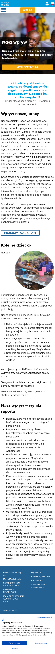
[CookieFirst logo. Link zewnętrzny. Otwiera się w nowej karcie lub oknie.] (3, 620)
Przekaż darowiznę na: (12, 573)
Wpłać (27, 10)
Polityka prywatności (40, 576)
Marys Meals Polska (12, 579)
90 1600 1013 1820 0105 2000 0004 (11, 584)
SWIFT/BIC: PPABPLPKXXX (10, 591)
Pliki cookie (36, 580)
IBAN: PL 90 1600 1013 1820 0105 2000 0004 (13, 599)
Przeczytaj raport (20, 233)
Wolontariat (27, 67)
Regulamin (36, 572)
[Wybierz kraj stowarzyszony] (52, 3)
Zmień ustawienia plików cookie (39, 585)
